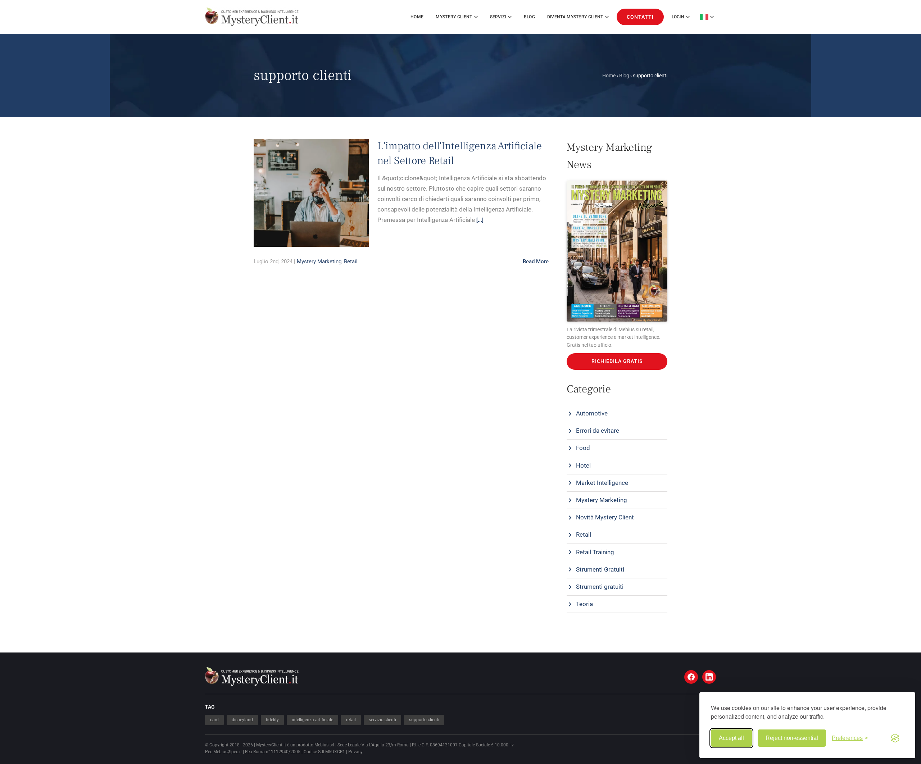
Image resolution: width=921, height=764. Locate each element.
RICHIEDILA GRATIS (617, 361)
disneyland (242, 719)
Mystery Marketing (319, 261)
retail (351, 719)
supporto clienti (424, 719)
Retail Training (595, 552)
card (214, 719)
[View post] (301, 181)
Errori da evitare (597, 430)
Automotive (592, 413)
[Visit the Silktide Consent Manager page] (895, 738)
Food (583, 447)
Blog (529, 16)
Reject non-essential (792, 738)
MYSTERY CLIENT (454, 16)
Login (678, 16)
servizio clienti (382, 719)
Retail (351, 261)
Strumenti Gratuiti (600, 569)
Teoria (584, 604)
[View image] (321, 181)
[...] (480, 220)
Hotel (583, 465)
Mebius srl (324, 744)
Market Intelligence (602, 482)
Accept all (731, 738)
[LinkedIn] (709, 677)
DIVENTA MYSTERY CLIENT (575, 16)
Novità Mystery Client (605, 517)
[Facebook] (691, 677)
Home (416, 16)
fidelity (272, 719)
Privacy (355, 751)
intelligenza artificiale (312, 719)
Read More (536, 261)
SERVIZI (498, 16)
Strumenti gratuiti (599, 586)
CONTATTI (640, 17)
